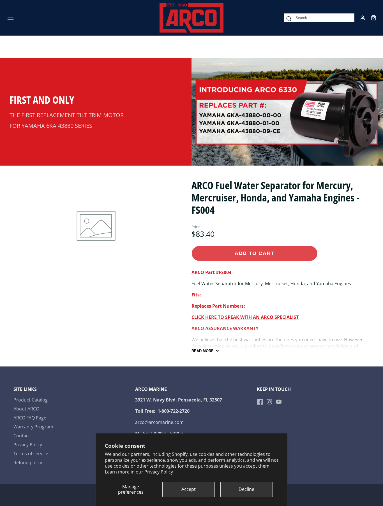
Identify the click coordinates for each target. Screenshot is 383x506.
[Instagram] (269, 402)
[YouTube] (279, 402)
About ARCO (26, 409)
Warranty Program (33, 427)
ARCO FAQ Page (29, 418)
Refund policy (27, 462)
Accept (188, 489)
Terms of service (30, 454)
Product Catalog (30, 400)
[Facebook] (260, 402)
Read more (203, 351)
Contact (21, 436)
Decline (246, 489)
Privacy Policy (158, 472)
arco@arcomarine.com (159, 422)
